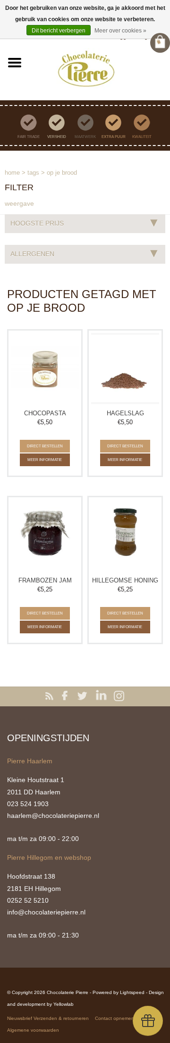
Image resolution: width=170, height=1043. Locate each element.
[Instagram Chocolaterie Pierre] (119, 696)
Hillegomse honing (125, 580)
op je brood (62, 172)
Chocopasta (45, 413)
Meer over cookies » (120, 30)
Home (12, 172)
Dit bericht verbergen (58, 30)
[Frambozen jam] (45, 535)
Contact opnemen (114, 1018)
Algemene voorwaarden (33, 1030)
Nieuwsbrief (19, 1018)
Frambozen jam (45, 580)
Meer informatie (44, 460)
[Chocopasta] (45, 368)
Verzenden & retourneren (61, 1018)
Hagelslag (125, 413)
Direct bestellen (45, 446)
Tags (33, 172)
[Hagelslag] (125, 368)
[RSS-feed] (51, 696)
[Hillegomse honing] (125, 535)
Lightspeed (132, 992)
